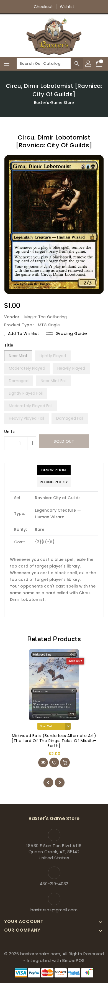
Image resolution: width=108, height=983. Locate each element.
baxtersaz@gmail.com (54, 910)
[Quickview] (43, 762)
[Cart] (99, 63)
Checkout (43, 6)
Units (9, 432)
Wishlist (67, 6)
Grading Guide (71, 333)
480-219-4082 (54, 884)
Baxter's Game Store (54, 102)
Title (9, 345)
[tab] (54, 470)
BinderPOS (73, 960)
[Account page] (88, 63)
